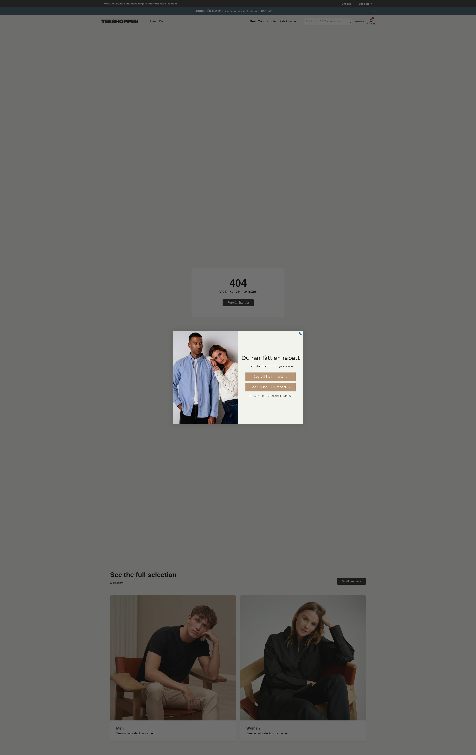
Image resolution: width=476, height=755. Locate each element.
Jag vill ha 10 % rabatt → (271, 387)
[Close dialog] (300, 333)
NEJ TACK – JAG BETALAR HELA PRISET (271, 395)
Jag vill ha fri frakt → (270, 377)
